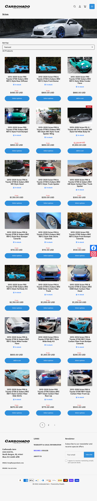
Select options (17, 98)
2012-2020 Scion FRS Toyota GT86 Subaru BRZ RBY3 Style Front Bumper (17, 129)
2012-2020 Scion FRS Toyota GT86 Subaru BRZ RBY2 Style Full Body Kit (17, 287)
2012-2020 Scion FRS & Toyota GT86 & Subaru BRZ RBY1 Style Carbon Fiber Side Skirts (17, 392)
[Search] (74, 6)
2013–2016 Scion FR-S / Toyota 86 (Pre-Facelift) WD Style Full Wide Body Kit (80, 129)
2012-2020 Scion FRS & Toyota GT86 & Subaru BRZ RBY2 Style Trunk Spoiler (48, 182)
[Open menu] (92, 6)
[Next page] (54, 425)
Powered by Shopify (57, 484)
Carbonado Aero (43, 484)
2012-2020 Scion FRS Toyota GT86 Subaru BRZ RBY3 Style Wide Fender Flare (80, 80)
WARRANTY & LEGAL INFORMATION (47, 445)
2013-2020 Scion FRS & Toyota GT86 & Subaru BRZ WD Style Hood (17, 182)
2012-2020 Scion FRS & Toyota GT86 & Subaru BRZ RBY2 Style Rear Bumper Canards (17, 235)
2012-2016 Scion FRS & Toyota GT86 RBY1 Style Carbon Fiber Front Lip (79, 391)
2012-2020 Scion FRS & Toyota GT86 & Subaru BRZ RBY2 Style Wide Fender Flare (17, 340)
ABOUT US (38, 456)
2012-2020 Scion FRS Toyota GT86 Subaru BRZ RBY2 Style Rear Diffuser (17, 79)
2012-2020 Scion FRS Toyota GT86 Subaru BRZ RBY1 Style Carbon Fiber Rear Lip (48, 392)
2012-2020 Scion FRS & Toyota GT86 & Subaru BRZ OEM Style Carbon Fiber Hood (80, 288)
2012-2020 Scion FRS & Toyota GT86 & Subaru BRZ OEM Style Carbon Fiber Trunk (48, 288)
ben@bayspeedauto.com (16, 463)
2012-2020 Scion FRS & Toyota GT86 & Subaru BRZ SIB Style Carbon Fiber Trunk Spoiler (80, 183)
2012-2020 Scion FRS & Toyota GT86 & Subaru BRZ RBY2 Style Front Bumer (48, 79)
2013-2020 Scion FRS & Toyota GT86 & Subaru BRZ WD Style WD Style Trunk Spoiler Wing (48, 130)
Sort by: (5, 43)
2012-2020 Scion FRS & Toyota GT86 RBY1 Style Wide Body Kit (48, 339)
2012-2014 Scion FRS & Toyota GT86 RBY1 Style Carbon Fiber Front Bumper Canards (79, 340)
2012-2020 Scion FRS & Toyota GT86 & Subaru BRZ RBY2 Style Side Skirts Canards (48, 235)
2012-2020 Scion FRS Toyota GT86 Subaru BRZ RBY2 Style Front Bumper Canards (80, 235)
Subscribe (89, 455)
